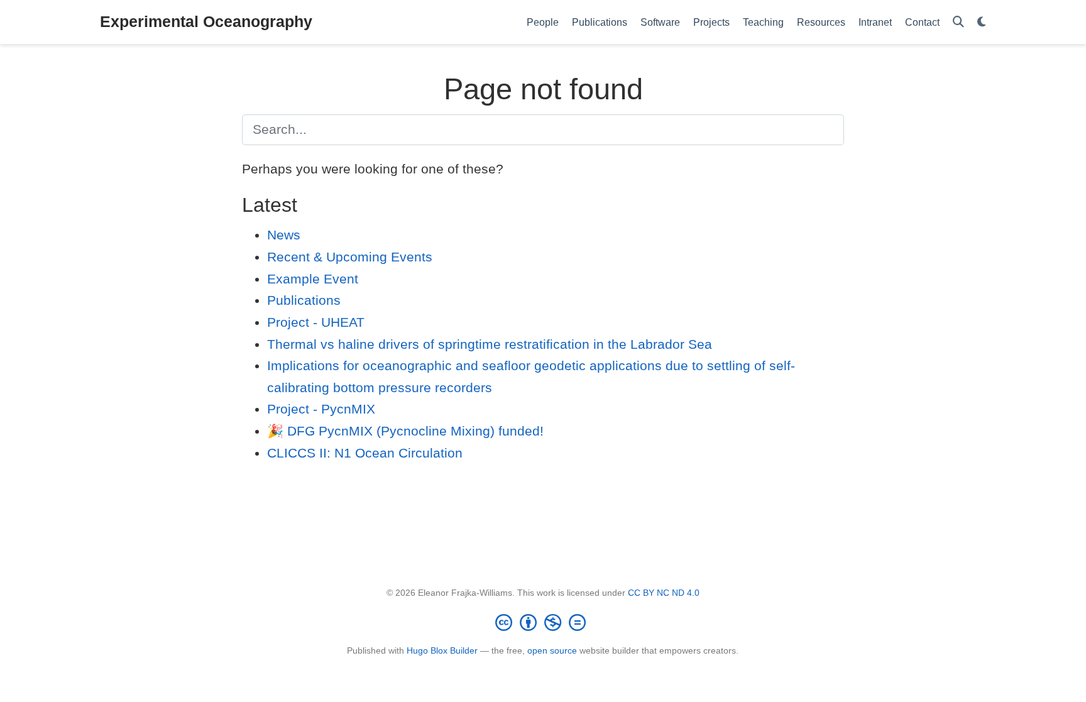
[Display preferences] (981, 22)
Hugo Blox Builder (442, 650)
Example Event (312, 278)
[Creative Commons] (543, 622)
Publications (304, 300)
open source (552, 650)
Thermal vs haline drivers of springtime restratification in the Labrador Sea (489, 344)
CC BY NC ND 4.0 (663, 593)
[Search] (958, 22)
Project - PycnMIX (321, 409)
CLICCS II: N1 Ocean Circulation (365, 453)
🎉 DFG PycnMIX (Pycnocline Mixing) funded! (405, 431)
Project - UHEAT (316, 322)
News (283, 235)
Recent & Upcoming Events (349, 257)
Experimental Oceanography (206, 21)
